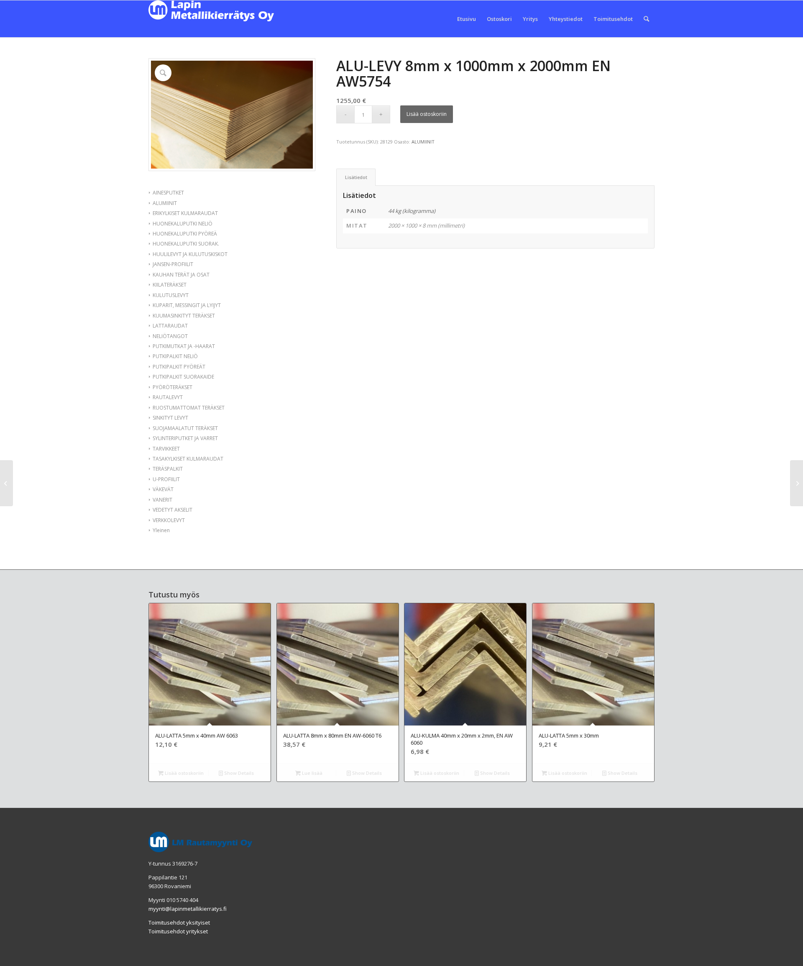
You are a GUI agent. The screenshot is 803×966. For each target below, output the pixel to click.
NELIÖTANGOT (170, 336)
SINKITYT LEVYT (170, 417)
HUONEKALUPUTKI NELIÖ (182, 223)
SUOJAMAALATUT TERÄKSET (185, 428)
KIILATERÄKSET (170, 284)
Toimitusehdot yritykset (178, 931)
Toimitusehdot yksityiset (179, 922)
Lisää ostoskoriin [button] (184, 773)
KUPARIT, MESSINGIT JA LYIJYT (187, 305)
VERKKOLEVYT (169, 520)
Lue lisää (311, 773)
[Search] (646, 18)
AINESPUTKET (168, 192)
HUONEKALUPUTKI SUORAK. (186, 243)
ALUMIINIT (165, 203)
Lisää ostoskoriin (427, 114)
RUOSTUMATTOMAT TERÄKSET (189, 407)
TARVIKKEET (166, 448)
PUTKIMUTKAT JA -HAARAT (184, 346)
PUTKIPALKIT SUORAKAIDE (183, 376)
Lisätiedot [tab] (356, 177)
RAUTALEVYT (168, 397)
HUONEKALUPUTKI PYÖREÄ (185, 233)
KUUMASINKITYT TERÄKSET (184, 315)
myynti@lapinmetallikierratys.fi (187, 908)
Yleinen (161, 530)
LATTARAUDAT (170, 325)
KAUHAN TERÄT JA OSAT (181, 274)
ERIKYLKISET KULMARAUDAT (185, 213)
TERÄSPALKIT (168, 468)
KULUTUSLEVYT (171, 295)
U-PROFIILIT (166, 479)
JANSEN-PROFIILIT (173, 264)
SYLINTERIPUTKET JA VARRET (185, 438)
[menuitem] (466, 18)
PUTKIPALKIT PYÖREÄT (179, 366)
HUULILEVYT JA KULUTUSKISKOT (190, 254)
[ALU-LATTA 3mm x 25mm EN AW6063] (6, 483)
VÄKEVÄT (163, 489)
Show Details (238, 773)
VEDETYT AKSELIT (172, 509)
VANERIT (162, 499)
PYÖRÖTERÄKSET (172, 387)
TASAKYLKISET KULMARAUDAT (188, 458)
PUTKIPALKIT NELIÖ (175, 356)
